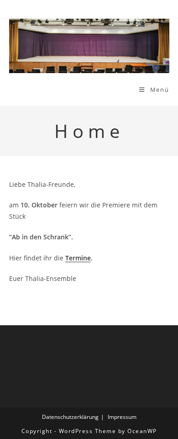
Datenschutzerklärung (70, 417)
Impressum (122, 417)
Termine (78, 258)
